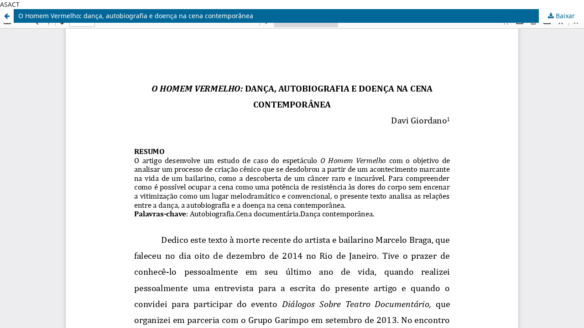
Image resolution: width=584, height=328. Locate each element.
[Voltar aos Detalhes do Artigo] (7, 16)
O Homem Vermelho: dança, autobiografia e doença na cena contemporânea (135, 15)
